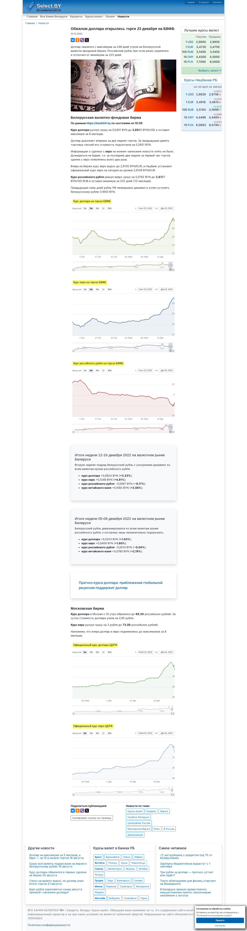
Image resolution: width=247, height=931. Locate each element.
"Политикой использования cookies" (214, 915)
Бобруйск (114, 898)
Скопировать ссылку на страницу (91, 817)
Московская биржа (139, 828)
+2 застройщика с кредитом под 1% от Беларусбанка (186, 856)
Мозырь (130, 868)
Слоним (138, 880)
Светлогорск (114, 868)
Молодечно (142, 886)
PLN (190, 61)
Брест (98, 856)
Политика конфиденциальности (49, 925)
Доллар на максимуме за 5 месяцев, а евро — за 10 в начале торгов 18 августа (56, 856)
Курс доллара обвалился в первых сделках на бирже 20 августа (58, 873)
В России (169, 828)
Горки (143, 898)
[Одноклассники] (77, 40)
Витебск (100, 862)
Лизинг (110, 16)
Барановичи (112, 856)
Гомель (99, 868)
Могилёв (100, 898)
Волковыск (123, 880)
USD (190, 42)
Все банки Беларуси (53, 16)
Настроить (220, 925)
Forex (157, 828)
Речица (99, 874)
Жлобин (143, 868)
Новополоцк (138, 862)
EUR (190, 47)
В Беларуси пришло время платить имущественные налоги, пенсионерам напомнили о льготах (185, 892)
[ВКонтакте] (73, 40)
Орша (124, 862)
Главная (191, 2)
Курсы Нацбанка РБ (200, 80)
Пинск (126, 856)
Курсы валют (94, 16)
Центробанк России (139, 823)
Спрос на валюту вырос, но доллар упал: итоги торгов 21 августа (56, 882)
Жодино (99, 892)
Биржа (164, 811)
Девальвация (135, 834)
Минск (98, 886)
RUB (190, 51)
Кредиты (76, 16)
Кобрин (138, 856)
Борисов (111, 886)
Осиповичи (130, 898)
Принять (220, 920)
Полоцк (113, 862)
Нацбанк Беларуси (138, 817)
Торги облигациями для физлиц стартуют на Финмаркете (188, 882)
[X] (87, 40)
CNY (190, 57)
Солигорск (126, 886)
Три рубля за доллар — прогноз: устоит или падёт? (186, 873)
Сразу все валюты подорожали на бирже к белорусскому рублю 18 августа (58, 865)
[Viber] (82, 40)
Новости (123, 16)
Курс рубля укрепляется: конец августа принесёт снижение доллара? (55, 891)
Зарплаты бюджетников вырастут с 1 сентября (185, 865)
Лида (110, 880)
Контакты (217, 2)
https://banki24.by (98, 123)
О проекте (204, 2)
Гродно (99, 880)
